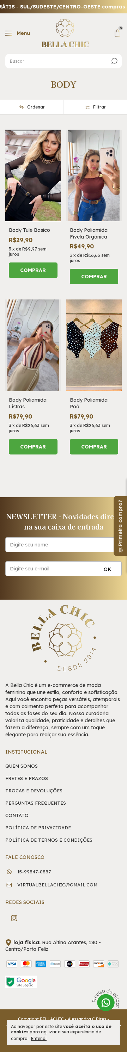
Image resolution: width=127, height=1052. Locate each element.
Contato (17, 815)
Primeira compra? (120, 523)
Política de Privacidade (38, 827)
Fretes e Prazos (26, 778)
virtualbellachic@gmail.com (57, 884)
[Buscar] (114, 61)
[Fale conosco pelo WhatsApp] (106, 1001)
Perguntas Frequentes (35, 803)
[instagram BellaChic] (14, 918)
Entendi (39, 1038)
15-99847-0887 (33, 871)
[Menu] (19, 34)
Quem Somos (21, 766)
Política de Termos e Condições (48, 840)
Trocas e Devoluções (33, 790)
